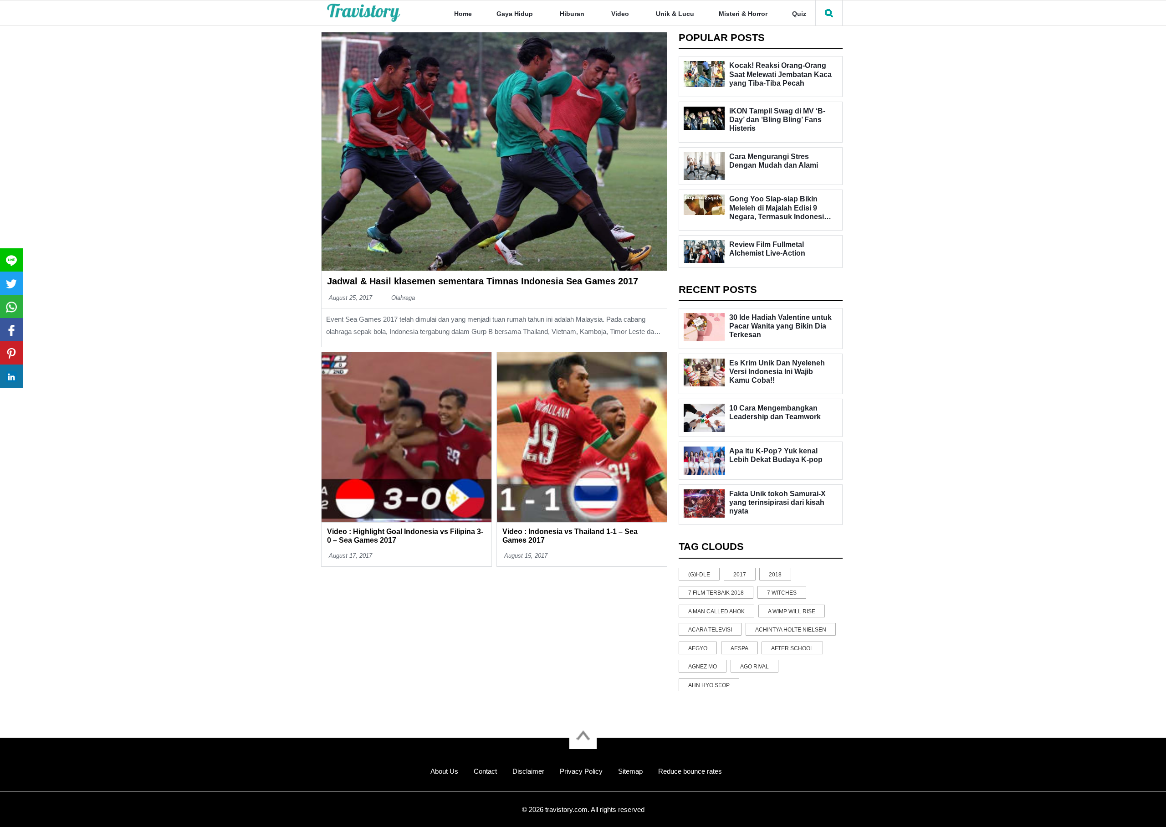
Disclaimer (528, 771)
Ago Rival (754, 666)
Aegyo (697, 648)
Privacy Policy (581, 771)
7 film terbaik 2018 (716, 593)
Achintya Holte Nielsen (790, 630)
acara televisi (710, 630)
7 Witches (782, 593)
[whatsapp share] (11, 306)
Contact (485, 771)
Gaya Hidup (514, 13)
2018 (775, 574)
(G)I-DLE (699, 574)
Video (620, 13)
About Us (444, 771)
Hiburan (572, 13)
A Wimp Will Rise (791, 611)
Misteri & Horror (743, 13)
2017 (739, 574)
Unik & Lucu (675, 13)
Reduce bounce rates (690, 771)
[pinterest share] (11, 353)
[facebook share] (11, 329)
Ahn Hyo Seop (709, 685)
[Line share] (11, 260)
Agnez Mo (702, 666)
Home (463, 13)
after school (792, 648)
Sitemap (630, 771)
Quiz (799, 13)
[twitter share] (11, 283)
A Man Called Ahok (716, 611)
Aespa (739, 648)
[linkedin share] (11, 376)
